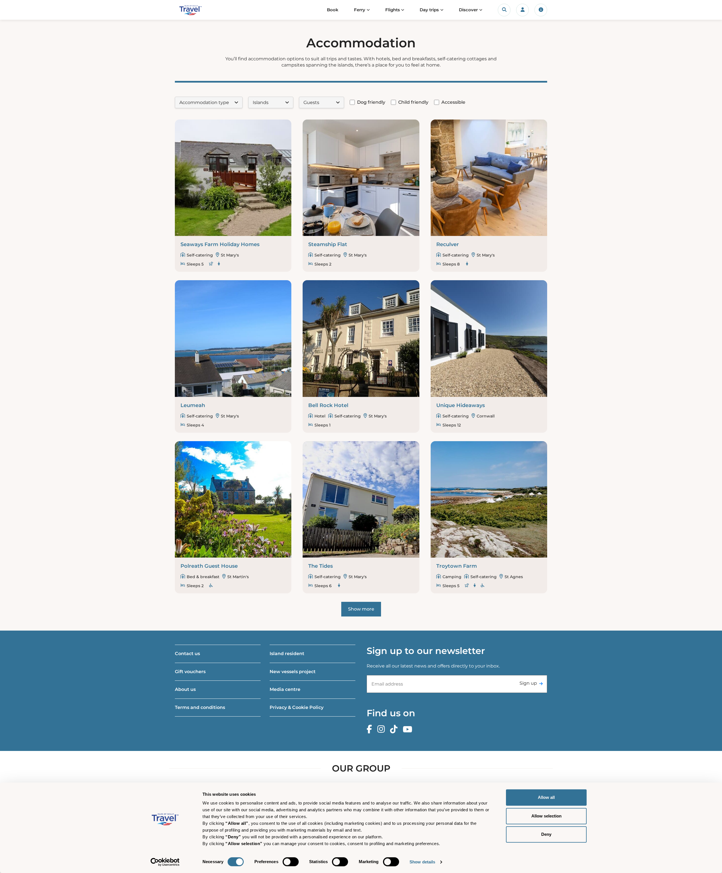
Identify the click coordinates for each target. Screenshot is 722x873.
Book (332, 9)
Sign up (528, 683)
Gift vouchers (190, 671)
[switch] (291, 861)
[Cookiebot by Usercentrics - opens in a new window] (165, 862)
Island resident (287, 653)
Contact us (187, 653)
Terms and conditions (200, 707)
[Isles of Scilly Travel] (201, 10)
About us (185, 689)
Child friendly (413, 102)
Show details (422, 861)
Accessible (453, 102)
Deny (546, 834)
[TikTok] (395, 729)
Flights (392, 9)
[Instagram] (382, 729)
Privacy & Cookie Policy (296, 707)
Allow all (546, 797)
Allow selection (546, 816)
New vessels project (293, 671)
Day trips (429, 9)
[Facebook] (371, 729)
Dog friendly (371, 102)
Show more (361, 609)
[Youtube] (409, 729)
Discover (468, 9)
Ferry (359, 9)
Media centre (285, 689)
